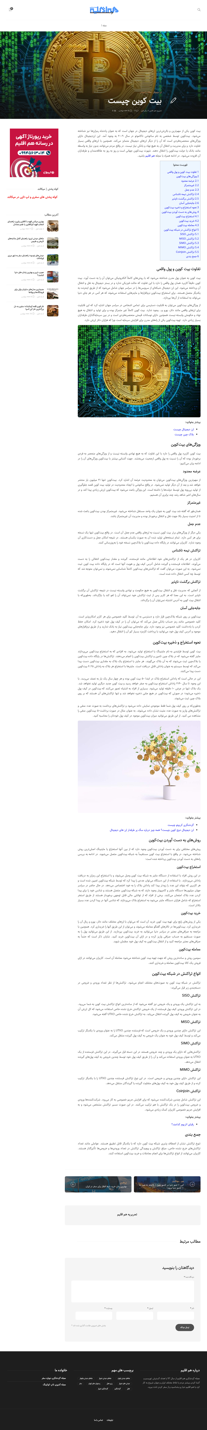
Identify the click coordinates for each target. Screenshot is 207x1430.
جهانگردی (175, 1181)
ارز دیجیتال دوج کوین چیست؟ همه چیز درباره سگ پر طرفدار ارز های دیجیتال (152, 830)
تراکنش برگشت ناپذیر (185, 198)
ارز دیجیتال (157, 92)
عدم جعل (192, 190)
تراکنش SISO (189, 234)
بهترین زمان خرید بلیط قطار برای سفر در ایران (106, 1186)
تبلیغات (110, 1420)
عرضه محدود (190, 181)
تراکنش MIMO (188, 247)
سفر (80, 1383)
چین (182, 1181)
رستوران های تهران (94, 1383)
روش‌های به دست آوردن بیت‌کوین (180, 212)
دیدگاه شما (189, 1277)
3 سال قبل (145, 110)
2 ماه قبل (40, 245)
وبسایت (108, 1308)
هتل (128, 1388)
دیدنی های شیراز (124, 1383)
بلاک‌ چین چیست (184, 434)
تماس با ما (98, 1420)
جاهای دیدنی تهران (124, 1378)
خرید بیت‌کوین (189, 221)
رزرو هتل (110, 1383)
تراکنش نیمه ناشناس (186, 194)
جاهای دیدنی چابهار (86, 1378)
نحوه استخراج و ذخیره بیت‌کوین (181, 207)
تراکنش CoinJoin (187, 252)
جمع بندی (192, 256)
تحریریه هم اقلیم (156, 110)
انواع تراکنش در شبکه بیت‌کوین (181, 230)
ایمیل (150, 1308)
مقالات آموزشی (145, 92)
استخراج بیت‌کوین (187, 216)
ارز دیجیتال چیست (183, 429)
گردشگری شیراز (103, 1388)
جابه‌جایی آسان (189, 203)
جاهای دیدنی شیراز (105, 1378)
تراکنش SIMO (189, 243)
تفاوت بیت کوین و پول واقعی (183, 172)
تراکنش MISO (189, 238)
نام (192, 1308)
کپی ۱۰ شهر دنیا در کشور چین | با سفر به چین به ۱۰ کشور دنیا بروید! (161, 1186)
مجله (105, 26)
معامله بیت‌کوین (188, 225)
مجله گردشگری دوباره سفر (54, 1378)
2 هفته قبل (40, 228)
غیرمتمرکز (191, 185)
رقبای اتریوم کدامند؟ (182, 1124)
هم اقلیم (150, 155)
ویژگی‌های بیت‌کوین (187, 176)
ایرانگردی (123, 1182)
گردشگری (117, 1388)
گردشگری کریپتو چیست (181, 825)
